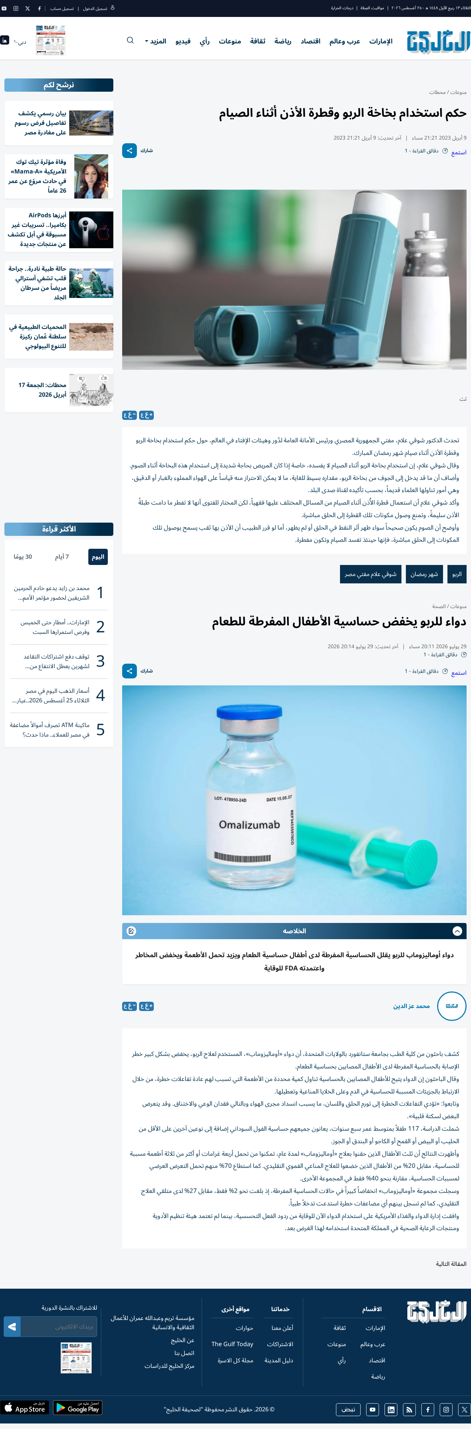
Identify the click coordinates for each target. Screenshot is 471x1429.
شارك (147, 150)
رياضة (283, 41)
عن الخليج (182, 1340)
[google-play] (77, 1409)
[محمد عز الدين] (452, 1006)
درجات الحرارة (342, 8)
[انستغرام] (15, 8)
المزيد (158, 41)
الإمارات (381, 41)
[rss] (409, 1410)
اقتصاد (311, 41)
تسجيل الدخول (95, 8)
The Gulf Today (232, 1344)
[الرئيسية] (437, 1322)
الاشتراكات (280, 1344)
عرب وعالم (345, 41)
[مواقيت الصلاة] (4, 42)
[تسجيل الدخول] (112, 8)
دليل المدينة (279, 1360)
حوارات (244, 1328)
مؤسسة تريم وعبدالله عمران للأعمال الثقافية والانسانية (152, 1323)
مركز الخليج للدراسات (169, 1366)
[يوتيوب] (4, 8)
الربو (457, 574)
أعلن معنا (282, 1328)
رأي (205, 41)
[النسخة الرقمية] (50, 42)
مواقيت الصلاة (372, 8)
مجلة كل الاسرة (235, 1360)
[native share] (129, 150)
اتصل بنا (184, 1353)
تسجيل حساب (62, 8)
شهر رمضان (424, 574)
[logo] (439, 42)
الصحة (439, 606)
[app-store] (24, 1409)
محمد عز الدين (411, 1006)
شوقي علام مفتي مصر (371, 574)
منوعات (230, 41)
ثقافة (257, 41)
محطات (437, 92)
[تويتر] (27, 8)
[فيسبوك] (39, 8)
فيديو (183, 41)
